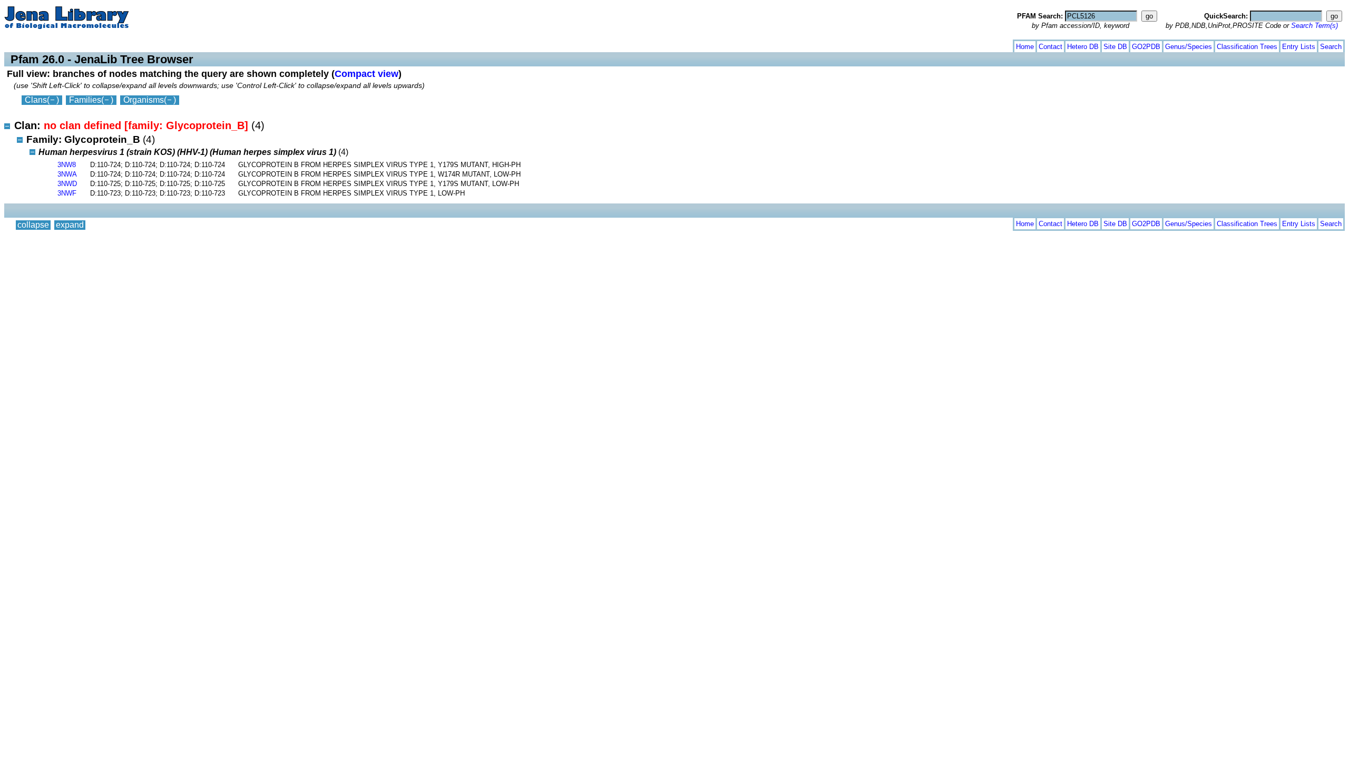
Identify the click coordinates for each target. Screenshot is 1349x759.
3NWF (66, 193)
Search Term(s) (1314, 26)
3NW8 (66, 165)
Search (1331, 47)
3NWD (67, 184)
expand (70, 44)
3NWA (67, 174)
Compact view (366, 73)
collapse (33, 44)
